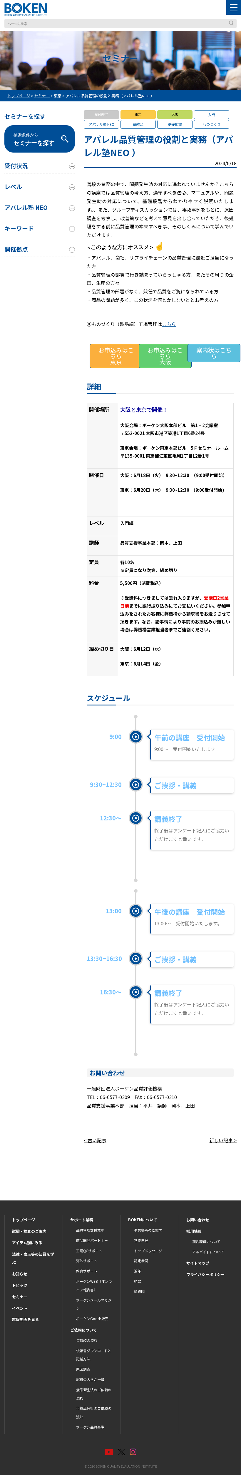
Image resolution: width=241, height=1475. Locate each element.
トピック (19, 1285)
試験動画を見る (25, 1319)
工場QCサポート (89, 1250)
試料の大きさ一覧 (90, 1379)
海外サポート (86, 1260)
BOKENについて (142, 1220)
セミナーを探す (34, 139)
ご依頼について (83, 1330)
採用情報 (194, 1231)
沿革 (137, 1270)
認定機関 (141, 1260)
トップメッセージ (148, 1250)
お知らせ (19, 1274)
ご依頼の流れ (86, 1340)
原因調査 (83, 1369)
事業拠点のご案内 (148, 1230)
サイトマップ (197, 1263)
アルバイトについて (208, 1251)
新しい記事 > (223, 1140)
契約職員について (206, 1241)
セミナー (19, 1297)
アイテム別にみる (27, 1242)
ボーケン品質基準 (90, 1426)
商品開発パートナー (92, 1240)
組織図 (139, 1291)
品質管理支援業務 (90, 1230)
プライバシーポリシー (205, 1274)
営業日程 (141, 1240)
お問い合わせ (197, 1220)
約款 (137, 1281)
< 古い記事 (95, 1140)
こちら (169, 323)
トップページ (23, 1220)
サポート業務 (81, 1220)
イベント (19, 1308)
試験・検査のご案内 (29, 1231)
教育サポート (86, 1270)
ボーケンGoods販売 (92, 1318)
